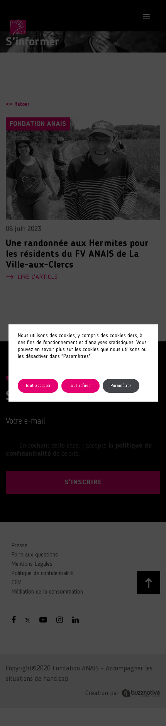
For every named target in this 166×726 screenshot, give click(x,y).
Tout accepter (38, 385)
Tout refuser (80, 385)
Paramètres (121, 385)
